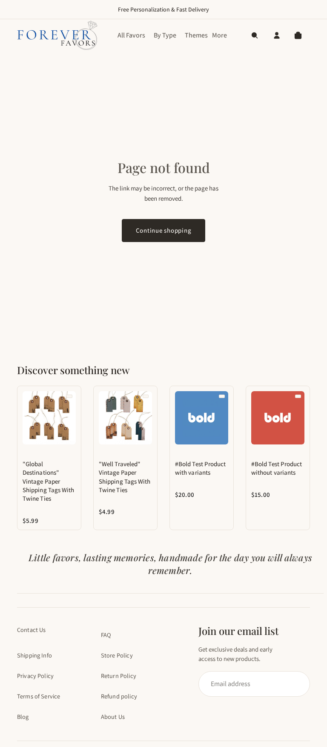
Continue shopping (164, 230)
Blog (23, 716)
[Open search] (255, 35)
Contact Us (31, 630)
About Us (113, 716)
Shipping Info (34, 655)
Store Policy (117, 655)
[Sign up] (250, 684)
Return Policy (118, 676)
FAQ (106, 635)
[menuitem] (219, 35)
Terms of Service (38, 696)
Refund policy (119, 696)
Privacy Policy (35, 676)
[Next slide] (71, 417)
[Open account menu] (276, 35)
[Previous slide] (27, 417)
